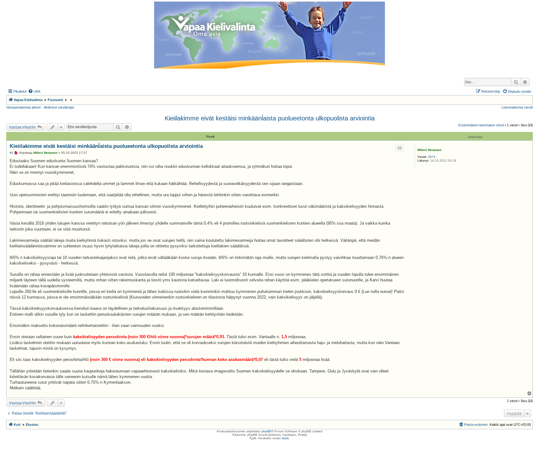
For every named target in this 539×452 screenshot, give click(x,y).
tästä (285, 438)
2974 (431, 156)
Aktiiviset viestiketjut (59, 107)
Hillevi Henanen (429, 150)
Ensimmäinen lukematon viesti (481, 125)
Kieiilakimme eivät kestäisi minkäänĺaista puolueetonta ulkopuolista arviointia (270, 118)
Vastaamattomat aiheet (23, 107)
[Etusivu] (269, 35)
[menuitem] (34, 91)
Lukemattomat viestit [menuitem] (517, 107)
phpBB (266, 431)
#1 (11, 152)
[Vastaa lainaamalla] (400, 147)
